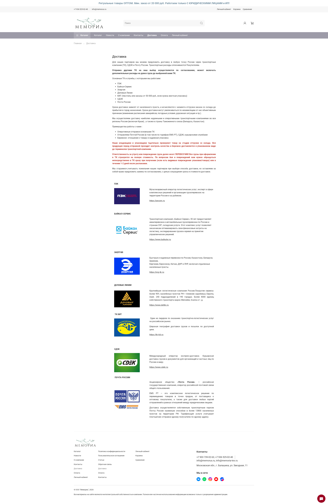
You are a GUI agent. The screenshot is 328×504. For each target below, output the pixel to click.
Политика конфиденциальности (111, 451)
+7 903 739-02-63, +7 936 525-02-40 (215, 457)
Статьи (101, 460)
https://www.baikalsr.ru (160, 239)
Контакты (138, 35)
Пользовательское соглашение (111, 456)
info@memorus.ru (99, 9)
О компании (124, 35)
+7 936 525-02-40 (81, 9)
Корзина (236, 9)
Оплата (164, 35)
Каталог (84, 35)
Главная (78, 43)
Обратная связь (105, 464)
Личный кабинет (224, 9)
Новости (110, 35)
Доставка (152, 35)
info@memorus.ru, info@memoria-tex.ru (217, 460)
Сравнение (247, 9)
